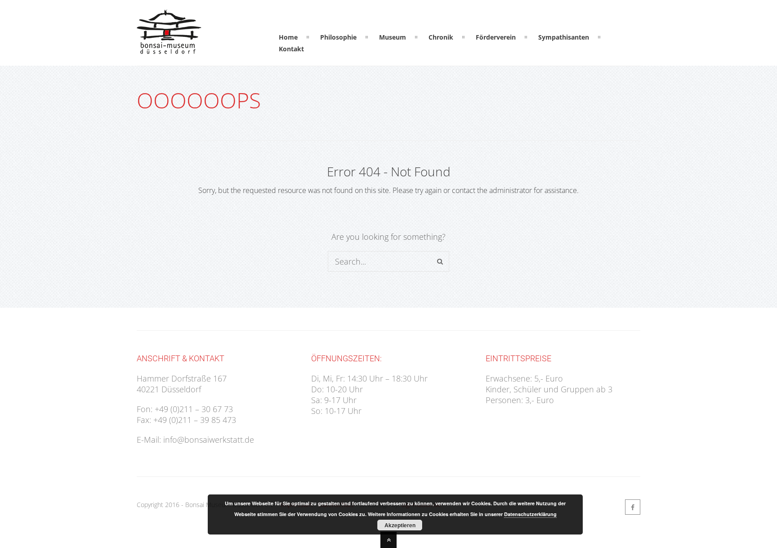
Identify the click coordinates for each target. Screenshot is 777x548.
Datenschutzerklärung (530, 514)
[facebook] (632, 507)
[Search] (440, 261)
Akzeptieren (399, 525)
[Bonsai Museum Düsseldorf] (169, 48)
